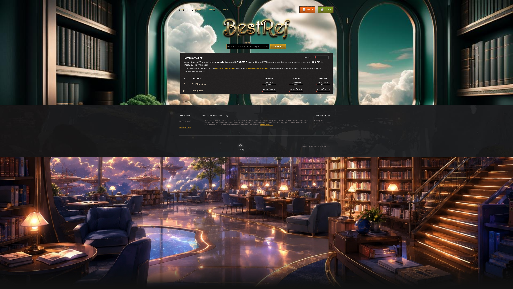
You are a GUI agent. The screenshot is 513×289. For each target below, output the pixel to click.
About (225, 10)
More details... (266, 125)
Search (278, 46)
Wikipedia (319, 120)
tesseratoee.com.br (225, 68)
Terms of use (185, 127)
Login (310, 10)
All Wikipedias (199, 84)
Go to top (240, 150)
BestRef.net (209, 115)
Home (181, 10)
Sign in (328, 10)
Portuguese (197, 91)
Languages (196, 10)
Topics (212, 10)
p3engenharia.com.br (257, 68)
